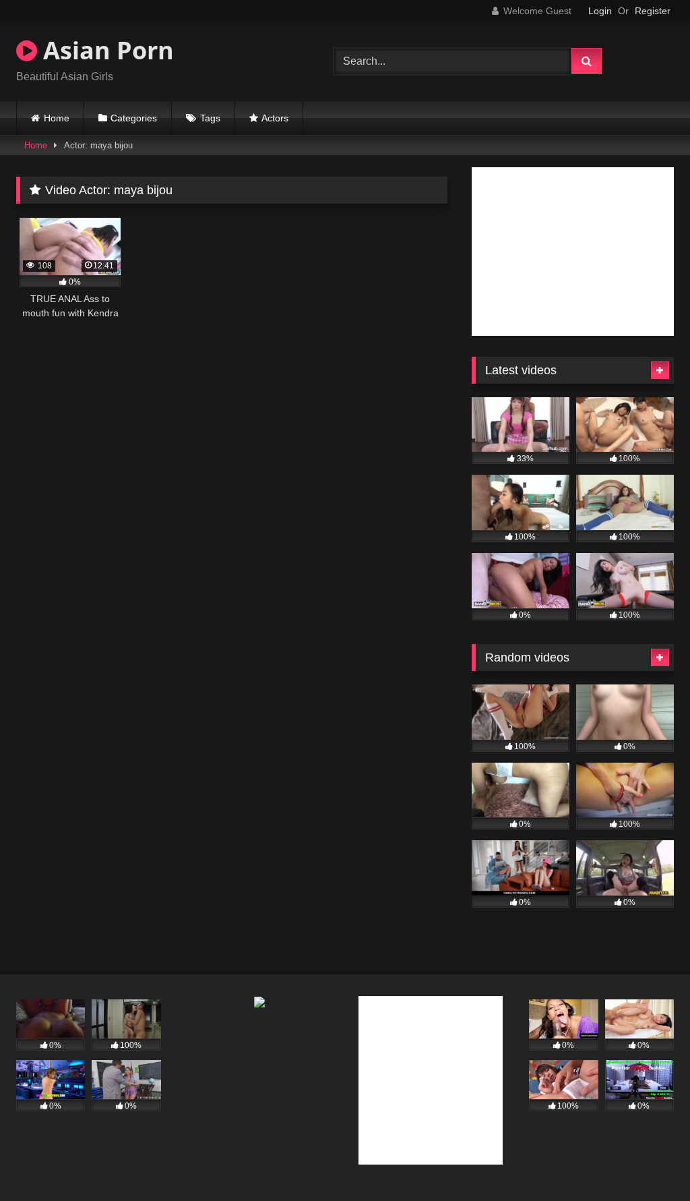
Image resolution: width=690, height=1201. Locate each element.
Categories (134, 118)
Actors (274, 118)
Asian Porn (105, 50)
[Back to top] (648, 1161)
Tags (210, 118)
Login (600, 10)
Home (56, 118)
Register (652, 10)
